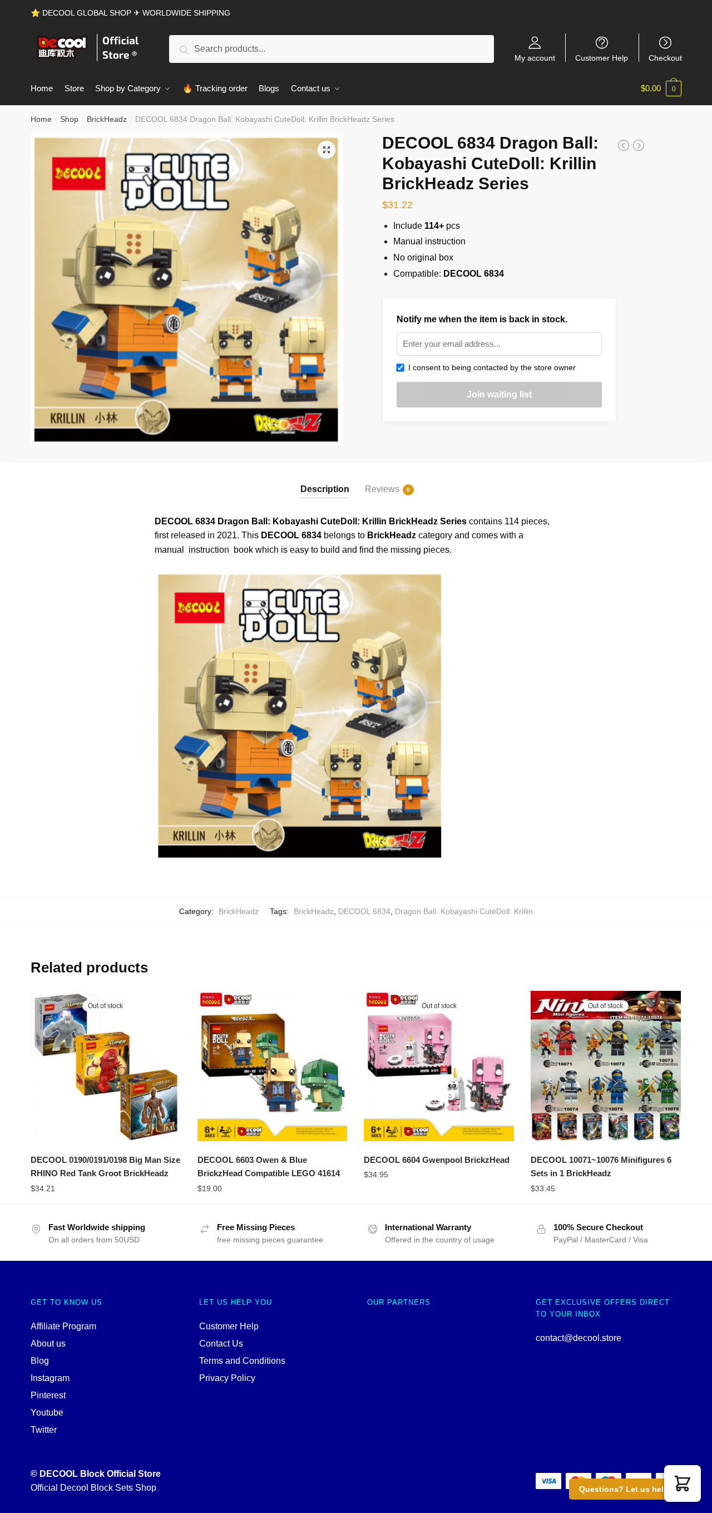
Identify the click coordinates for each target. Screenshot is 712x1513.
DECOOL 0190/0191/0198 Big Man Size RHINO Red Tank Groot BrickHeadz (105, 1166)
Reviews (382, 489)
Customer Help (601, 57)
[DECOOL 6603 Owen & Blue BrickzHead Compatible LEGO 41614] (272, 1066)
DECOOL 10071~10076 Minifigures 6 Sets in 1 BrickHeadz (601, 1166)
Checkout (665, 57)
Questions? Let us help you (632, 1489)
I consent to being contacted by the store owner (490, 367)
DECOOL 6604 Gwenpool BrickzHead (437, 1160)
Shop (69, 119)
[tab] (324, 480)
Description (324, 489)
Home (41, 119)
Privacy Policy (227, 1378)
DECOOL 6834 (364, 911)
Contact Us (221, 1343)
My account (535, 57)
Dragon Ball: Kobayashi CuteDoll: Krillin (464, 911)
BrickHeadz (107, 119)
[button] (682, 1483)
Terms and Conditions (242, 1360)
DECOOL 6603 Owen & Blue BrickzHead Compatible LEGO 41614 (268, 1166)
